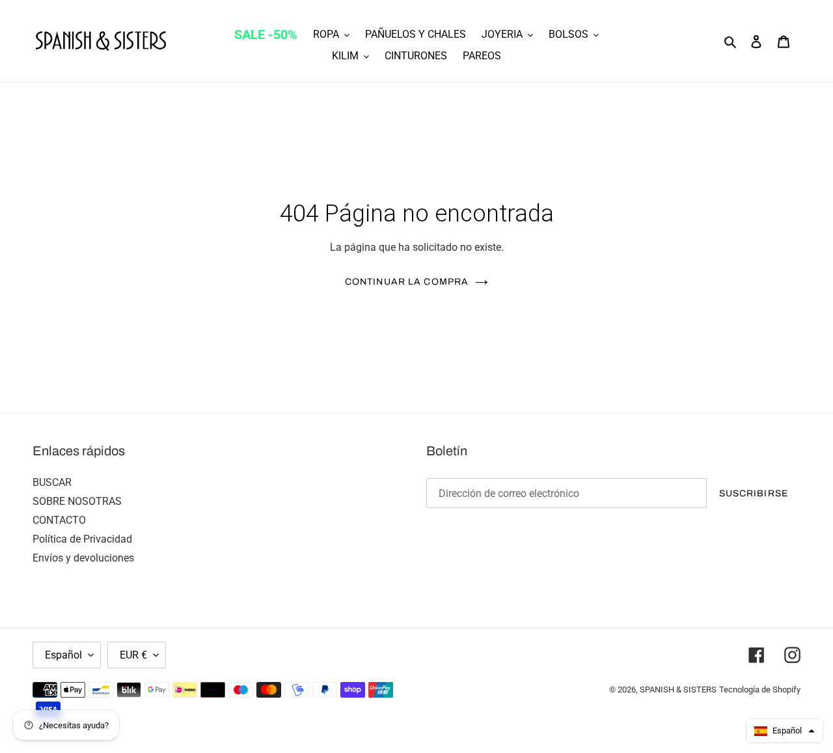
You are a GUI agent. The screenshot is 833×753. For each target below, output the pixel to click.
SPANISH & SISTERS (678, 689)
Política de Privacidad (82, 539)
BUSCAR (52, 482)
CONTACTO (59, 520)
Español (63, 655)
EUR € (133, 655)
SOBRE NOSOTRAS (77, 501)
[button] (784, 731)
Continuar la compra (407, 282)
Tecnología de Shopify (759, 689)
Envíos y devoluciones (83, 558)
